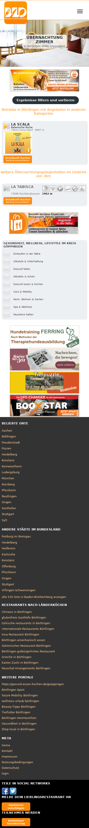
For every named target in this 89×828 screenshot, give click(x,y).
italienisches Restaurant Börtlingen (26, 645)
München (8, 478)
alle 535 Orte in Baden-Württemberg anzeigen (34, 597)
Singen (6, 502)
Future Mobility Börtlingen (20, 695)
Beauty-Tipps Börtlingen (18, 706)
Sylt (4, 520)
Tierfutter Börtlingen (16, 712)
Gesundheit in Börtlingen (19, 723)
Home (6, 745)
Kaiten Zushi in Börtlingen (20, 662)
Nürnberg (8, 484)
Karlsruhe (8, 554)
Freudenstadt (11, 442)
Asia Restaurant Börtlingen (20, 634)
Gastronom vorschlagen (16, 806)
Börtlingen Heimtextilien (19, 718)
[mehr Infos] (17, 143)
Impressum (9, 756)
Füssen (6, 448)
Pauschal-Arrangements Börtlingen (26, 668)
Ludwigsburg (10, 472)
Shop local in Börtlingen (18, 729)
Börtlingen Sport (13, 689)
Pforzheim (9, 490)
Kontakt (7, 751)
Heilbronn (8, 548)
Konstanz (8, 460)
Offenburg (9, 566)
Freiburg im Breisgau (16, 536)
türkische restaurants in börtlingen (26, 623)
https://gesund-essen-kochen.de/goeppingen (33, 684)
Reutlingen (9, 496)
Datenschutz (10, 767)
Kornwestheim (12, 466)
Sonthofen (9, 508)
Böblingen (9, 436)
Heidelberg (9, 454)
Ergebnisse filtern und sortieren (46, 100)
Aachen (7, 430)
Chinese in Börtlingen (17, 612)
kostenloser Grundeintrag (16, 822)
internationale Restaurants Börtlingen (28, 628)
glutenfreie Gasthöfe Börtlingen (24, 617)
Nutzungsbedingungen (17, 762)
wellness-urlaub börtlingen (20, 701)
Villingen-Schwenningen (18, 590)
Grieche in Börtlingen (16, 657)
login (5, 773)
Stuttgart (8, 514)
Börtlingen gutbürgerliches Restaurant (28, 651)
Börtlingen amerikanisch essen (23, 640)
